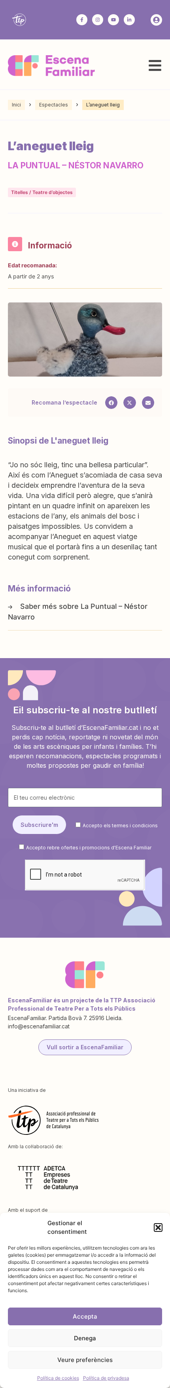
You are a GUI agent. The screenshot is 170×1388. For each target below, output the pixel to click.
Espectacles (53, 105)
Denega (85, 1338)
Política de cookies (58, 1378)
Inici (16, 105)
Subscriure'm (39, 824)
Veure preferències (85, 1360)
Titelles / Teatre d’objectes (42, 192)
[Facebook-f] (81, 19)
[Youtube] (113, 19)
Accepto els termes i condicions (120, 825)
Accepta (85, 1316)
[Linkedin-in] (129, 19)
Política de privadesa (106, 1378)
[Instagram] (97, 19)
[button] (158, 1227)
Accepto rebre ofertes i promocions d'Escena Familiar (88, 848)
